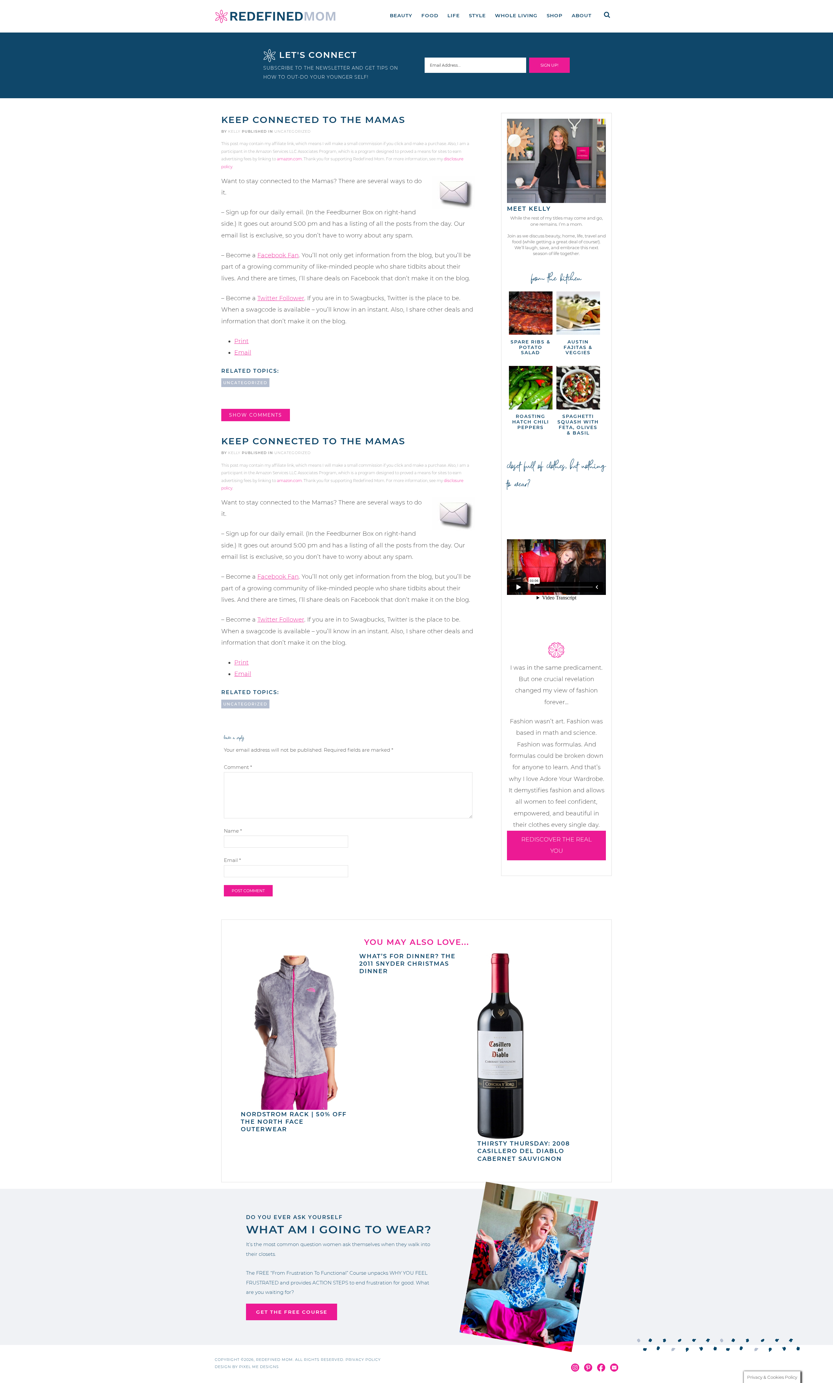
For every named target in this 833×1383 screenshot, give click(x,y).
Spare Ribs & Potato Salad (531, 347)
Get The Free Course (291, 1312)
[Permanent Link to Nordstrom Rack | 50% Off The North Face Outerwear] (296, 1106)
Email (242, 352)
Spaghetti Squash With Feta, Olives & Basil (578, 424)
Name (233, 831)
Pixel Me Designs (259, 1366)
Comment (238, 767)
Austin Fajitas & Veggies (578, 347)
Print (241, 341)
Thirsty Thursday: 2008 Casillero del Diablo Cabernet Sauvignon (523, 1151)
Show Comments (255, 415)
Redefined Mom (275, 16)
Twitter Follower (280, 298)
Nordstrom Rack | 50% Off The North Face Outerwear (294, 1122)
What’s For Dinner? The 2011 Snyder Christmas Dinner (407, 964)
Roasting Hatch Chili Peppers (530, 421)
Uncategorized (292, 131)
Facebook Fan (278, 255)
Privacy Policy (363, 1359)
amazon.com (289, 158)
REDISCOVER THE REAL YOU (556, 845)
